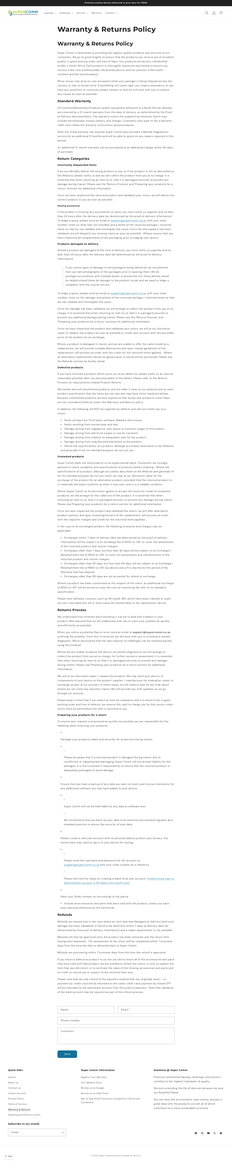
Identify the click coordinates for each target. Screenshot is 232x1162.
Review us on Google (92, 1087)
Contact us (14, 1087)
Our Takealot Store (91, 1082)
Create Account (17, 1093)
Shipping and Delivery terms (24, 1114)
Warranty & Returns (19, 1109)
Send (67, 1054)
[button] (50, 13)
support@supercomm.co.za (128, 220)
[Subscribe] (62, 1132)
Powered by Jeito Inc (131, 1155)
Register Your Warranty (94, 1077)
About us (13, 1082)
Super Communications (110, 1155)
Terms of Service (17, 1104)
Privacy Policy (16, 1098)
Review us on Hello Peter (95, 1093)
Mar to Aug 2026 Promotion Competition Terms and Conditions (110, 1100)
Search (12, 1077)
